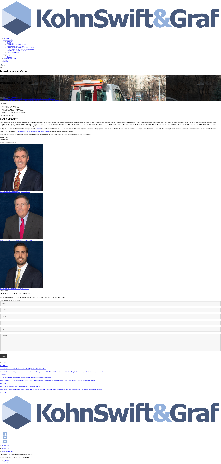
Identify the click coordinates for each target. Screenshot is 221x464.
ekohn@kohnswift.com (22, 289)
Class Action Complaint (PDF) (11, 97)
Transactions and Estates (13, 52)
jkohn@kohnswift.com (23, 192)
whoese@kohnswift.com (25, 240)
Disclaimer (6, 460)
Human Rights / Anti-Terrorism (15, 46)
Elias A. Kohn (4, 289)
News (5, 60)
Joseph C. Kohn (4, 192)
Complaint (38, 128)
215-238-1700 (13, 192)
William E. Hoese (5, 240)
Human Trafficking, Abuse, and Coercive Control (20, 47)
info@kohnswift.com (7, 451)
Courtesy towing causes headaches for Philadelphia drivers (33, 131)
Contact (5, 61)
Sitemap (5, 462)
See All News (4, 366)
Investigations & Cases (9, 58)
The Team (6, 38)
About (5, 54)
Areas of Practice (8, 40)
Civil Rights (10, 43)
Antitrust (9, 41)
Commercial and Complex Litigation (17, 44)
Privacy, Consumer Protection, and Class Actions (20, 49)
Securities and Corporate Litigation (16, 50)
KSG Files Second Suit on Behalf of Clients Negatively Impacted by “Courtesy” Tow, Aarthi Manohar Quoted (33, 100)
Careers (9, 55)
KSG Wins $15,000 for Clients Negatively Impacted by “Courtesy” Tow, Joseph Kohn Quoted (29, 99)
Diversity (9, 57)
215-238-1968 (5, 448)
